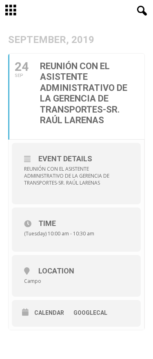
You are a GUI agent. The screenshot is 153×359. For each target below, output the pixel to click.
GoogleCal (90, 312)
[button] (140, 11)
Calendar (49, 312)
